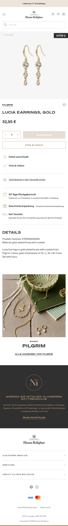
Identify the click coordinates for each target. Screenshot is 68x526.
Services (9, 465)
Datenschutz (45, 507)
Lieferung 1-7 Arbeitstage (34, 3)
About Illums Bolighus (18, 474)
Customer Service (15, 455)
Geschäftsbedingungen (27, 507)
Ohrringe (9, 34)
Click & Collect (34, 144)
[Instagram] (36, 487)
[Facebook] (31, 487)
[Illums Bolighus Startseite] (34, 14)
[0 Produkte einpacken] (63, 13)
